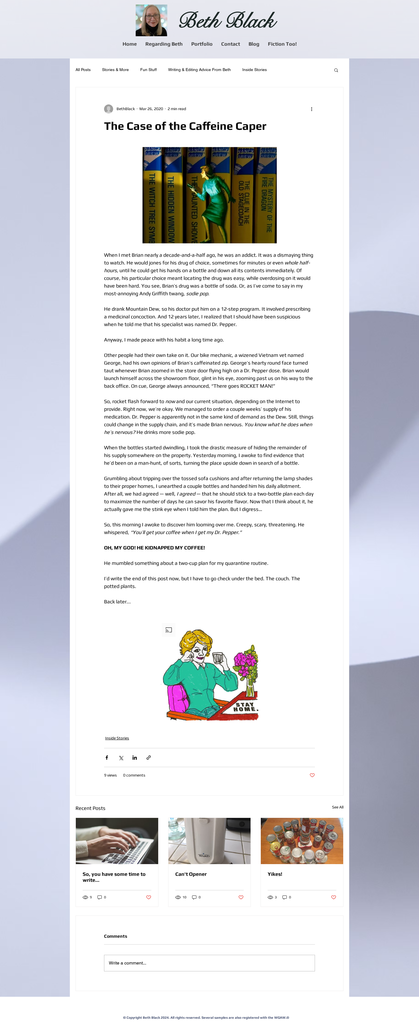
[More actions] (311, 109)
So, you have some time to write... (114, 877)
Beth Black (225, 21)
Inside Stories (254, 69)
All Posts (83, 69)
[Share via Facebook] (106, 757)
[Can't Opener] (209, 841)
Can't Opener (191, 874)
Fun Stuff (148, 69)
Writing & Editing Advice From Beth (199, 69)
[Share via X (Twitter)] (120, 757)
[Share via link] (148, 757)
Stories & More (115, 69)
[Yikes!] (302, 841)
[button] (164, 43)
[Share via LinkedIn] (134, 757)
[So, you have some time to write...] (117, 841)
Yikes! (275, 874)
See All (337, 807)
